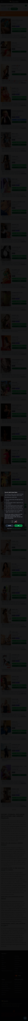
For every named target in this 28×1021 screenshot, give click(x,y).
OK (18, 525)
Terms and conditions (16, 528)
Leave (9, 525)
